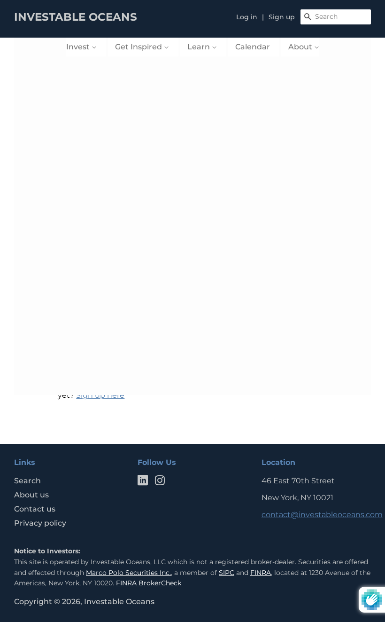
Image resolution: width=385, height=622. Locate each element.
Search (27, 480)
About (301, 46)
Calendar (252, 46)
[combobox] (335, 16)
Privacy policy (40, 523)
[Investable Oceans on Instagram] (159, 482)
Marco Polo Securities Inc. (128, 572)
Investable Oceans (119, 601)
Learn (199, 46)
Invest (79, 46)
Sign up (282, 17)
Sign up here (100, 395)
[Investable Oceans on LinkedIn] (143, 482)
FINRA (260, 572)
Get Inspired (139, 46)
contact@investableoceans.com (322, 514)
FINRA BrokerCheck (148, 583)
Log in (246, 17)
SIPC (226, 572)
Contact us (34, 508)
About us (31, 494)
